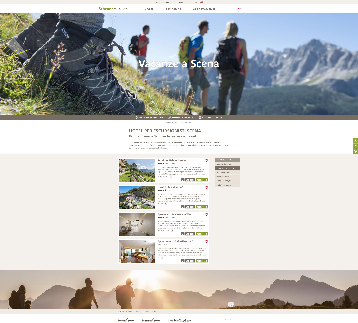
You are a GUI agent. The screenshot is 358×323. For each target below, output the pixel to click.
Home (167, 122)
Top (231, 305)
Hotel (149, 9)
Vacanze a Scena (162, 2)
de (241, 9)
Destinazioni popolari (151, 117)
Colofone (138, 312)
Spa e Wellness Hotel (225, 164)
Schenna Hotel (151, 320)
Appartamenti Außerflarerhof (175, 241)
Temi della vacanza (182, 117)
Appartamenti (204, 9)
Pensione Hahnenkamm (172, 160)
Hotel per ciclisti (223, 177)
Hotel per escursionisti (225, 168)
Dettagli (201, 180)
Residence (173, 9)
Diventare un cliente (125, 312)
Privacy (146, 312)
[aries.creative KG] (232, 320)
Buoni (181, 2)
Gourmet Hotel (223, 172)
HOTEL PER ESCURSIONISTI (182, 122)
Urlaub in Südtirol (180, 320)
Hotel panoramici (224, 185)
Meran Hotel (127, 320)
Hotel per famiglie (224, 181)
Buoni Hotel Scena (212, 117)
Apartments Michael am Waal (175, 214)
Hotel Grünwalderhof (170, 187)
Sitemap (154, 312)
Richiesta (189, 180)
